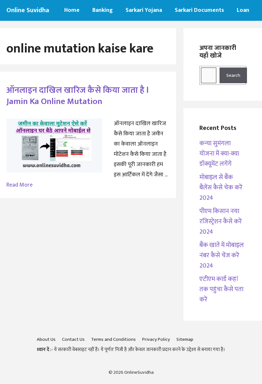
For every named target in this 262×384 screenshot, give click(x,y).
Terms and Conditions (113, 339)
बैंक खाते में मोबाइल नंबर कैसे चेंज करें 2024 (221, 255)
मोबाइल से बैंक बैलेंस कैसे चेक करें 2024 (221, 187)
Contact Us (73, 339)
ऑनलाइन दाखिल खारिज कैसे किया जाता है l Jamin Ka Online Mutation (77, 95)
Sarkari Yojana (144, 10)
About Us (46, 339)
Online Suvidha (27, 10)
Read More (19, 185)
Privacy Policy (156, 339)
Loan (243, 10)
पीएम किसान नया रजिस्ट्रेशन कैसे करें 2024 (220, 221)
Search (233, 75)
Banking (102, 10)
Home (72, 10)
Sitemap (184, 339)
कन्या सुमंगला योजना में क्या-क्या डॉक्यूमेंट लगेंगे (219, 153)
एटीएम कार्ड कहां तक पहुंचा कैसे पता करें (221, 289)
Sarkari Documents (199, 10)
